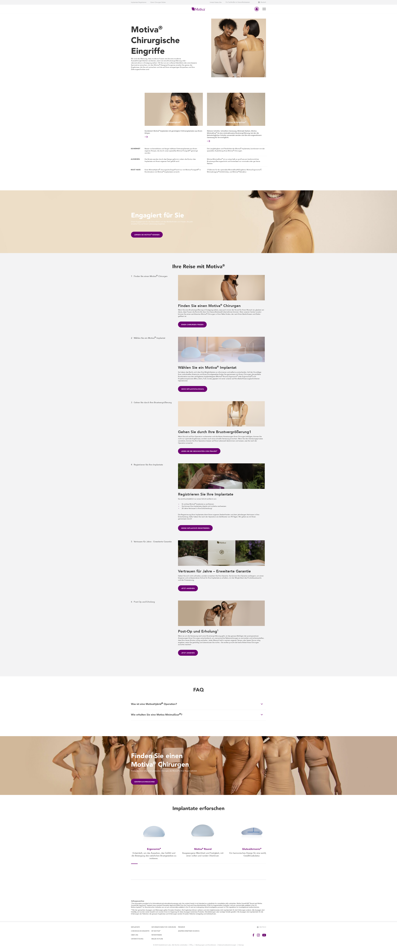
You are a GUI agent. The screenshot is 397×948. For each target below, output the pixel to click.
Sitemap (241, 945)
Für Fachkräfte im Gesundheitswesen (238, 2)
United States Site (216, 2)
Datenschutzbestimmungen (227, 945)
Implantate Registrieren (138, 2)
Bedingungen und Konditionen (206, 945)
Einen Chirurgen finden (158, 2)
